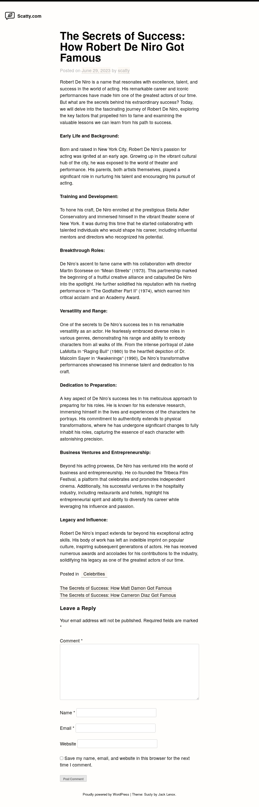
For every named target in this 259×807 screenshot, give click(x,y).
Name (67, 712)
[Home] (10, 19)
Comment (71, 640)
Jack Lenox (166, 794)
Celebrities (94, 573)
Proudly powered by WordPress (106, 794)
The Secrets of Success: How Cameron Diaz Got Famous (118, 595)
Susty (148, 794)
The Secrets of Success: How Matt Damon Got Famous (116, 588)
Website (68, 743)
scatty (124, 70)
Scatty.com (29, 16)
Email (67, 728)
